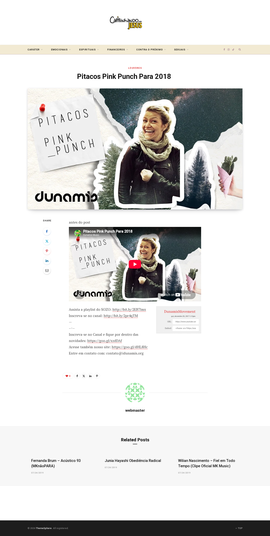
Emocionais (59, 49)
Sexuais (179, 49)
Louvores (135, 68)
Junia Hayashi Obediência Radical (133, 460)
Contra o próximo (149, 49)
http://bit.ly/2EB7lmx (129, 309)
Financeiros (116, 49)
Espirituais (87, 49)
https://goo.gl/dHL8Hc (130, 347)
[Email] (47, 270)
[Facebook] (47, 231)
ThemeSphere (44, 528)
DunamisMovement (179, 311)
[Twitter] (47, 241)
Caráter (33, 49)
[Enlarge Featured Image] (135, 148)
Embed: (168, 328)
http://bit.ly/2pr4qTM (121, 315)
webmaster (135, 410)
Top (239, 528)
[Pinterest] (47, 251)
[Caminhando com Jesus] (135, 22)
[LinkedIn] (47, 260)
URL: (169, 321)
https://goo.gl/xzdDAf (104, 340)
